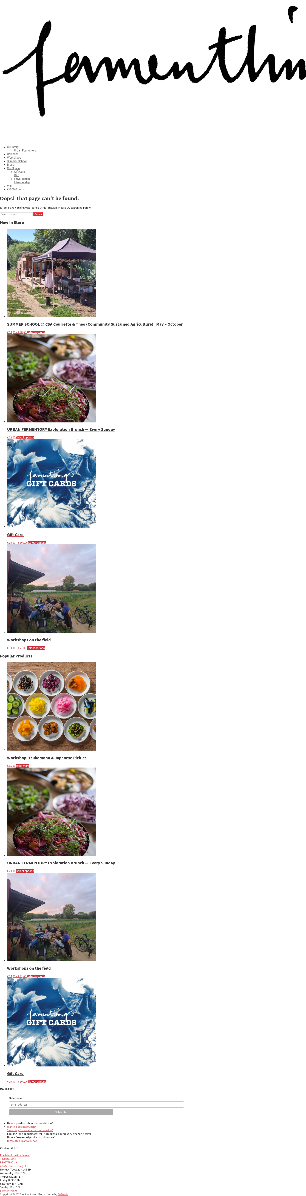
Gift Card (19, 171)
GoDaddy (63, 1194)
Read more (22, 766)
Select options (36, 332)
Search (38, 214)
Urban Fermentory (25, 150)
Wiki (9, 186)
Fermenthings (8, 1190)
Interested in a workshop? (23, 1141)
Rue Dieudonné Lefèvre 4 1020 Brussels (15, 1157)
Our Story (13, 147)
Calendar (12, 154)
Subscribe (15, 1098)
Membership (22, 182)
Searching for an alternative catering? (30, 1130)
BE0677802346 (9, 1162)
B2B (16, 175)
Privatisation (22, 179)
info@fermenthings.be (14, 1166)
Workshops (14, 157)
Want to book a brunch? (21, 1126)
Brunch (11, 164)
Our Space (13, 168)
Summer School (17, 161)
